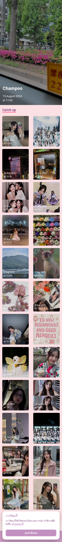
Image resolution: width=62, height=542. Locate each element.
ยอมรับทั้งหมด (31, 533)
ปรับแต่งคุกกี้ (18, 524)
